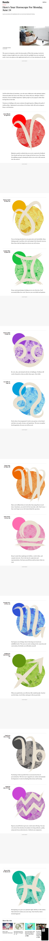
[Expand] (43, 929)
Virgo (5, 465)
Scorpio (5, 602)
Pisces (5, 870)
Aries (4, 114)
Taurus (5, 200)
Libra (5, 516)
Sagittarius (7, 653)
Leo (4, 381)
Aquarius (7, 786)
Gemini (5, 251)
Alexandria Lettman (7, 47)
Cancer (5, 332)
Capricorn (7, 735)
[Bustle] (6, 2)
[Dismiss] (47, 929)
